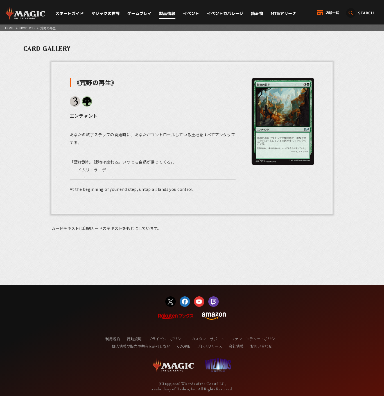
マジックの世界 (105, 13)
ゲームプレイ (139, 13)
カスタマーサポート (207, 338)
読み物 (257, 13)
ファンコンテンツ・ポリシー (255, 338)
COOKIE (183, 346)
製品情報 (167, 13)
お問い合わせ (261, 346)
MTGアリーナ (283, 13)
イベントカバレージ (225, 13)
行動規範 (134, 338)
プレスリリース (209, 346)
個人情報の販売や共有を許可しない (141, 346)
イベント (191, 13)
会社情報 (236, 346)
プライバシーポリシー (166, 338)
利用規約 (112, 338)
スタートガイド (69, 13)
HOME (9, 28)
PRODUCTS (27, 28)
